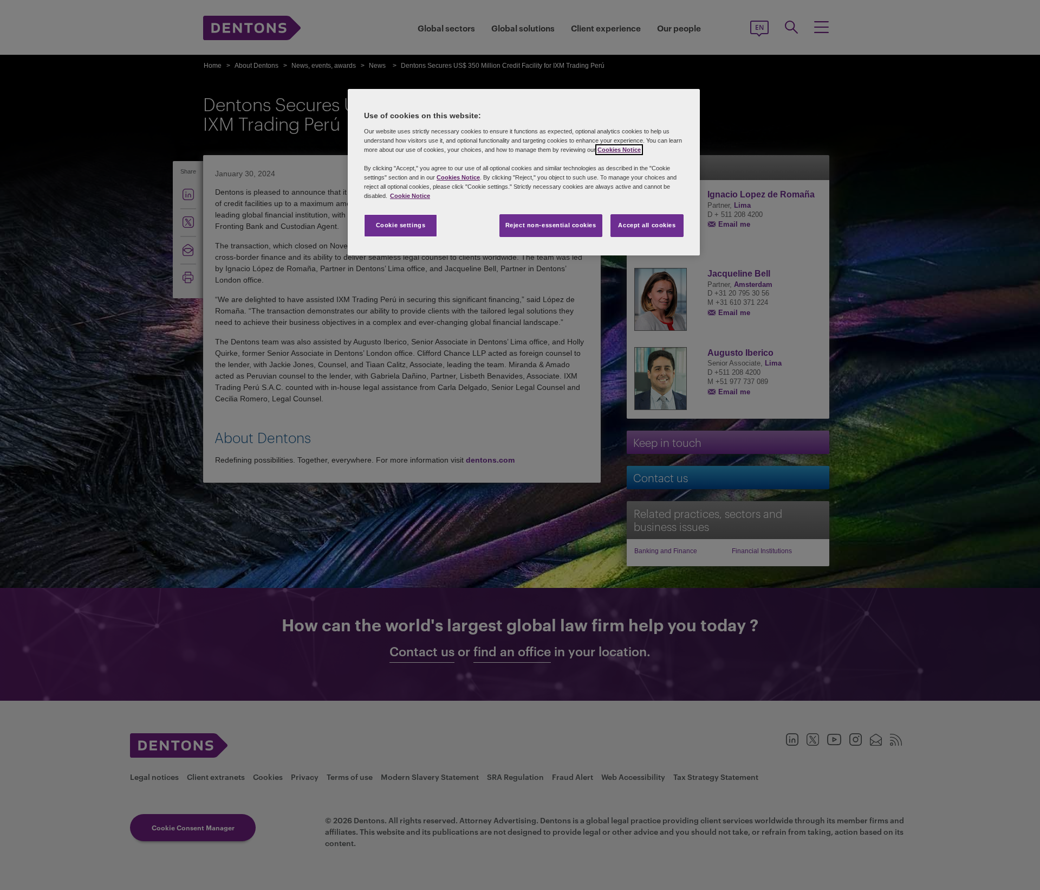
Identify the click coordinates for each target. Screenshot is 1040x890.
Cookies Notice (619, 149)
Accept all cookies (646, 225)
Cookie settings (401, 225)
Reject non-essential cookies (550, 225)
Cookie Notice (410, 196)
